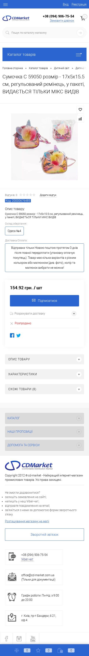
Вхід (66, 4)
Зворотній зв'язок (44, 535)
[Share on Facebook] (12, 335)
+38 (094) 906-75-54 (58, 16)
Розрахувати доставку (29, 313)
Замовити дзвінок (62, 20)
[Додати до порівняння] (80, 119)
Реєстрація (79, 4)
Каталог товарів (21, 54)
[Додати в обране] (80, 109)
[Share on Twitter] (18, 335)
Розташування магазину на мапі (27, 521)
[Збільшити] (44, 146)
